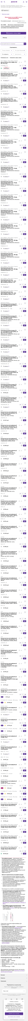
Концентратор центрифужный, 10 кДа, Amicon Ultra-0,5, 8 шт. (9, 805)
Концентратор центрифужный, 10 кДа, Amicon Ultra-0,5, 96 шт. (9, 827)
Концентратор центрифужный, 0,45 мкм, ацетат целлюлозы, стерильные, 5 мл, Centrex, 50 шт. (9, 567)
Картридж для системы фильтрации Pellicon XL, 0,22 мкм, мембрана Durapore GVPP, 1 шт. (9, 87)
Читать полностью (21, 22)
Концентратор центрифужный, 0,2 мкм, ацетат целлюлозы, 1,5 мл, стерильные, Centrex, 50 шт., (9, 426)
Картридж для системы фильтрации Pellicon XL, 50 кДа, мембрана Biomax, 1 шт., (9, 211)
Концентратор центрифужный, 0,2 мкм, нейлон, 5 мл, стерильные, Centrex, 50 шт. (9, 477)
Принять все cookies (14, 1013)
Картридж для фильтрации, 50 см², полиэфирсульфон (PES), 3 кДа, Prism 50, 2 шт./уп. (9, 305)
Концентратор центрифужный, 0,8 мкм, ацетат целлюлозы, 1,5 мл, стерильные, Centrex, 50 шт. (9, 639)
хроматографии (18, 927)
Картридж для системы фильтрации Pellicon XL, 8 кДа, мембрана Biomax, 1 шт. (9, 142)
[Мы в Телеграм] (6, 999)
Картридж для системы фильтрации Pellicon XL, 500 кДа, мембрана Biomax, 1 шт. (9, 269)
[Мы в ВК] (11, 999)
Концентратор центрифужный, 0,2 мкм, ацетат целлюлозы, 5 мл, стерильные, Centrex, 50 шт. (9, 439)
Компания (3, 981)
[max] (22, 999)
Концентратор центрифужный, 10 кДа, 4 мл (9, 765)
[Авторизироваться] (23, 2)
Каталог (3, 975)
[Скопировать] (19, 62)
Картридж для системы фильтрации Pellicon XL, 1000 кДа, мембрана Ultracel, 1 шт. (8, 293)
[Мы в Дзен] (17, 999)
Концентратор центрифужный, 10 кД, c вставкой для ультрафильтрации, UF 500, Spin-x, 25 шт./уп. (9, 678)
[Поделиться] (21, 62)
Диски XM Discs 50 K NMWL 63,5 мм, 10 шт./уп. (9, 63)
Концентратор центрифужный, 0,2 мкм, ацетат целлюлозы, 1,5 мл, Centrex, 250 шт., (9, 413)
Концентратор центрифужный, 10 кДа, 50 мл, (9, 782)
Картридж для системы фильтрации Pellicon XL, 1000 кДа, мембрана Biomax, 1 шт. (8, 281)
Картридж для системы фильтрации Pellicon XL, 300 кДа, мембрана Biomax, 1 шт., (9, 240)
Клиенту (3, 978)
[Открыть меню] (1, 2)
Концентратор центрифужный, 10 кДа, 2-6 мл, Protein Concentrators (9, 748)
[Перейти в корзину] (26, 2)
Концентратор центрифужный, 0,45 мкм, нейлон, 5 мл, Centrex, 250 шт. (9, 591)
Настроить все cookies (14, 1016)
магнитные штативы (19, 970)
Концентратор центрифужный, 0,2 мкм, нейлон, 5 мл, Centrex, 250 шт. (9, 465)
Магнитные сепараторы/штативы (16, 24)
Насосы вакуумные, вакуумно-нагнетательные (12, 26)
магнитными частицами (6, 971)
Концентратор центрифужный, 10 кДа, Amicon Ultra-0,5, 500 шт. (9, 837)
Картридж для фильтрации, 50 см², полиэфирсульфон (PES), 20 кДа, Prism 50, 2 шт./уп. (9, 346)
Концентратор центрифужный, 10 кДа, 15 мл (9, 720)
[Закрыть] (22, 1001)
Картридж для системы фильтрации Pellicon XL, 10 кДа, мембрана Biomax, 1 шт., (9, 154)
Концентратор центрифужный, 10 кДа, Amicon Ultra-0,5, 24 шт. (9, 816)
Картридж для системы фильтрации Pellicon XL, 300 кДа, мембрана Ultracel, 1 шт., (9, 254)
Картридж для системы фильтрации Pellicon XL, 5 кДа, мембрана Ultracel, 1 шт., (9, 127)
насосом (12, 907)
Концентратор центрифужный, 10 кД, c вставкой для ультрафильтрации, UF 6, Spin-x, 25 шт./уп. (9, 652)
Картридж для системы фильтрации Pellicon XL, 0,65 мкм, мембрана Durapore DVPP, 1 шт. (9, 100)
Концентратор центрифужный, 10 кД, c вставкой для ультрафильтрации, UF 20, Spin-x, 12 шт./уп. (9, 665)
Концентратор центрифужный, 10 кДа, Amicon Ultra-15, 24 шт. (9, 848)
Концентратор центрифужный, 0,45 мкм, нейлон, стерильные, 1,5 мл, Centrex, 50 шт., (9, 614)
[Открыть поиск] (4, 2)
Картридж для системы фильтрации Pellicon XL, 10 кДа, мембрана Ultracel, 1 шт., (9, 168)
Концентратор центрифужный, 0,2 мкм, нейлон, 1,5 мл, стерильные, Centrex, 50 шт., (9, 451)
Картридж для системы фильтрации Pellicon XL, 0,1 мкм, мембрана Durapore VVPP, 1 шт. (9, 74)
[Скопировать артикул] (7, 65)
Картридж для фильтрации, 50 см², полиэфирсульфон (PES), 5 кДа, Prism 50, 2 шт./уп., (9, 317)
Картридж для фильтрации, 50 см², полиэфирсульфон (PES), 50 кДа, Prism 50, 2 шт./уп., (9, 372)
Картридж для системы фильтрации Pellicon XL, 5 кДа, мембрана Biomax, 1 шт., (9, 113)
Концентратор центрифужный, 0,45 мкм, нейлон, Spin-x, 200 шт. (9, 603)
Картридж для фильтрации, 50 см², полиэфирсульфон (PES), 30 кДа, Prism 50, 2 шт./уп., (9, 358)
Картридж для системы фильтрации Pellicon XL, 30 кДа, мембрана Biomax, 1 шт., (9, 182)
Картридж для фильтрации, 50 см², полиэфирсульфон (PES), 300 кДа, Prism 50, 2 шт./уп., (8, 399)
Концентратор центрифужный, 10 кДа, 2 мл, (9, 690)
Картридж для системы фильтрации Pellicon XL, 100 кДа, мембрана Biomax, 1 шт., (9, 226)
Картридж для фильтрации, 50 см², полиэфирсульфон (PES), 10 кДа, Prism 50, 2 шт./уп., (9, 331)
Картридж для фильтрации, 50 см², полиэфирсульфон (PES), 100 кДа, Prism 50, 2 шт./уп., (8, 385)
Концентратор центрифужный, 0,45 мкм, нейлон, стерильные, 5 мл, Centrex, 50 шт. (9, 627)
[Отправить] (24, 991)
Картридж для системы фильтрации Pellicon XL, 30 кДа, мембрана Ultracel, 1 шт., (9, 197)
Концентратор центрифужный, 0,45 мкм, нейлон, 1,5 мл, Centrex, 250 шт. (9, 579)
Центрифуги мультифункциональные (10, 27)
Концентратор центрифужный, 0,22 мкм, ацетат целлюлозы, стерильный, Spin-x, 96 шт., (9, 502)
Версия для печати (14, 1019)
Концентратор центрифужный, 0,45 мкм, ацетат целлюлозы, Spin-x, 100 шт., (9, 539)
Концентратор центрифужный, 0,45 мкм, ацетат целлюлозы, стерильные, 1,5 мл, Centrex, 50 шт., (9, 553)
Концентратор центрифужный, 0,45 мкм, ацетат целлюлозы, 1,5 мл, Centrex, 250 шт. (9, 527)
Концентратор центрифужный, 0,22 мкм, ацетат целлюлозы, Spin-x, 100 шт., (9, 489)
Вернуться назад (5, 14)
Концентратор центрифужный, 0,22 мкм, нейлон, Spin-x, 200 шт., (9, 515)
